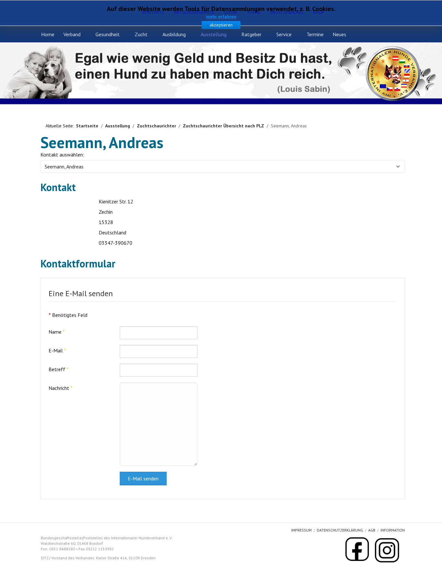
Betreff (59, 369)
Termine (315, 34)
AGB (371, 530)
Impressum (301, 530)
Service (284, 34)
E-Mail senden (143, 478)
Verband (72, 34)
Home (47, 34)
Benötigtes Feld (68, 315)
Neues (339, 34)
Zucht (141, 34)
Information (393, 530)
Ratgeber (251, 34)
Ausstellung (214, 34)
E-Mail (57, 350)
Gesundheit (107, 34)
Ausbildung (174, 34)
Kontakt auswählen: (62, 154)
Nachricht (60, 388)
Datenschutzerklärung (340, 530)
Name (57, 331)
